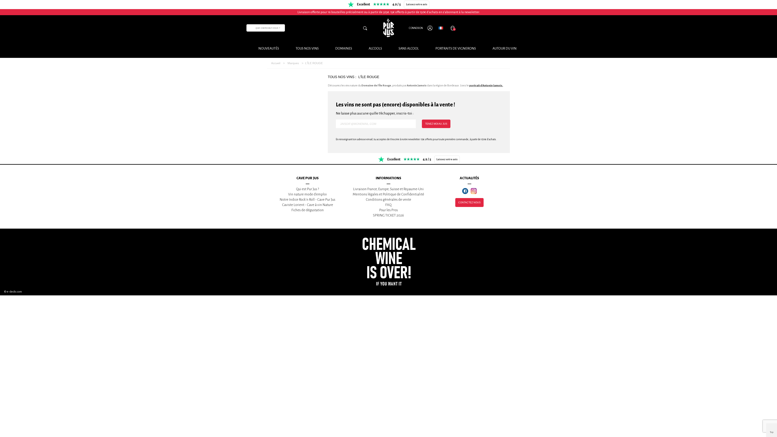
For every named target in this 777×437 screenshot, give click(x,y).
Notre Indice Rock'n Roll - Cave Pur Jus (307, 200)
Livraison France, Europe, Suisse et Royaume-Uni (388, 189)
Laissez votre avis (416, 4)
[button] (504, 49)
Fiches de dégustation (307, 210)
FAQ (388, 205)
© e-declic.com (13, 291)
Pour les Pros (388, 210)
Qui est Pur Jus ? (307, 189)
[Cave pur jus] (388, 28)
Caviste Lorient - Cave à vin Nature (307, 205)
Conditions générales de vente (388, 200)
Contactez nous (469, 202)
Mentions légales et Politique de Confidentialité (388, 194)
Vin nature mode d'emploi (307, 194)
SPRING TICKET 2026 (388, 215)
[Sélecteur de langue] (441, 28)
